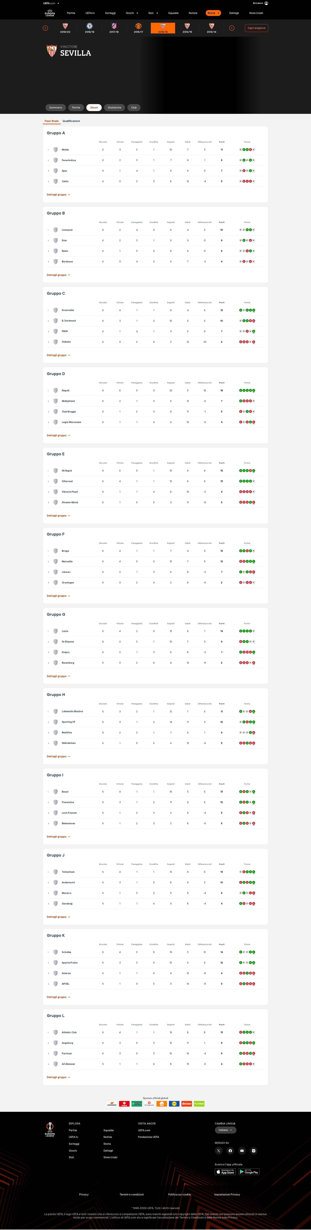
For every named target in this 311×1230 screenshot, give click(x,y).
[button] (132, 13)
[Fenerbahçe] (56, 160)
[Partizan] (56, 1053)
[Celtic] (56, 181)
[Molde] (56, 149)
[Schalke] (56, 952)
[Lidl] (174, 1104)
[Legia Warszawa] (56, 422)
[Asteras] (56, 973)
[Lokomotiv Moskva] (56, 711)
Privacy (84, 1194)
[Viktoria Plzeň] (56, 491)
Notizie (108, 1136)
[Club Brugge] (56, 411)
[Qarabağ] (56, 903)
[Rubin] (56, 251)
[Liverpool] (56, 230)
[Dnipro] (56, 652)
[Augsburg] (56, 1043)
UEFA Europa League (50, 13)
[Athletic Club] (56, 1032)
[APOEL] (56, 983)
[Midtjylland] (56, 401)
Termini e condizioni (132, 1194)
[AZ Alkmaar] (56, 1064)
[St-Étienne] (56, 641)
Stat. (71, 1157)
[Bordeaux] (56, 261)
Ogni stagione (256, 27)
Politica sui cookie (179, 1194)
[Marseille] (56, 561)
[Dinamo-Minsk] (56, 502)
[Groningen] (56, 582)
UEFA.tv (73, 1136)
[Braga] (56, 551)
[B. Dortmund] (56, 320)
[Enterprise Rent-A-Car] (137, 1104)
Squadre (109, 1130)
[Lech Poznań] (56, 812)
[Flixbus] (199, 1104)
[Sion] (56, 240)
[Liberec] (56, 572)
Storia (107, 1143)
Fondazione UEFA (148, 1136)
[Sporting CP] (56, 722)
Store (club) (110, 1157)
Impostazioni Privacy (227, 1194)
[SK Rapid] (56, 470)
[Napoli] (56, 390)
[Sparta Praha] (56, 962)
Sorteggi (74, 1143)
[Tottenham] (56, 872)
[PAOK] (56, 331)
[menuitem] (72, 13)
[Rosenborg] (56, 662)
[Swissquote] (149, 1104)
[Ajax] (56, 170)
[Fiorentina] (56, 802)
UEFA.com (144, 1130)
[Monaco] (56, 893)
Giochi (73, 1150)
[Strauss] (124, 1104)
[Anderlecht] (56, 882)
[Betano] (186, 1104)
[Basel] (56, 791)
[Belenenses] (56, 823)
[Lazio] (56, 631)
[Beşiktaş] (56, 732)
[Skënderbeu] (56, 743)
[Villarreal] (56, 481)
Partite (73, 1130)
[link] (71, 13)
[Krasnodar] (56, 310)
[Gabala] (56, 342)
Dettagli (108, 1150)
